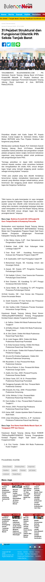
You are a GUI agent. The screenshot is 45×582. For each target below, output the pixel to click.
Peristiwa (36, 15)
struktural (6, 474)
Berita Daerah (7, 466)
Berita (11, 15)
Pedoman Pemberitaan (25, 556)
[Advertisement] (22, 110)
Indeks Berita (21, 558)
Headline (5, 470)
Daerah (19, 15)
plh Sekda (32, 470)
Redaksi (38, 556)
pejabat (14, 470)
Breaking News (19, 466)
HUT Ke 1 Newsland (31, 554)
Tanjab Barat (16, 474)
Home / (4, 23)
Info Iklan (20, 554)
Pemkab (22, 470)
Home (3, 15)
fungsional (31, 466)
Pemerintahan (10, 23)
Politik (27, 15)
